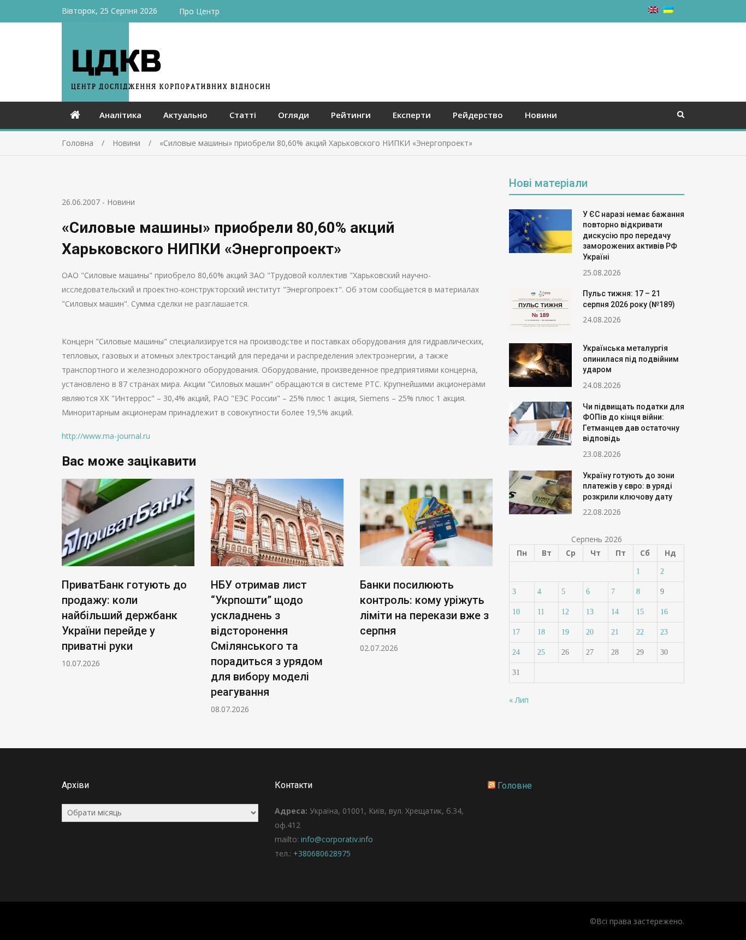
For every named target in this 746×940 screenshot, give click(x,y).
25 (541, 652)
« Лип (519, 700)
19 (565, 632)
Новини (541, 114)
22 (640, 632)
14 (615, 612)
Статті (242, 114)
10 (516, 612)
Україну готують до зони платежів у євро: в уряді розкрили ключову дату (628, 486)
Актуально (185, 114)
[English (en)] (653, 10)
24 (516, 652)
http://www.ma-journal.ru (106, 436)
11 (540, 612)
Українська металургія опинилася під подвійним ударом (631, 359)
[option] (128, 573)
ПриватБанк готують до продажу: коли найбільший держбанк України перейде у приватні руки (124, 615)
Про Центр (199, 11)
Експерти (412, 114)
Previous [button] (68, 602)
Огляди (293, 114)
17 (516, 632)
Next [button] (485, 602)
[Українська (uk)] (668, 10)
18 (541, 632)
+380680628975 (322, 853)
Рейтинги (351, 114)
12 (565, 612)
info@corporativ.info (337, 839)
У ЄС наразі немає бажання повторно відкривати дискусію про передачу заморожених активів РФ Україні (633, 235)
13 (590, 612)
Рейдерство (478, 114)
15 (640, 612)
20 (590, 632)
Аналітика (120, 114)
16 (664, 612)
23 (664, 632)
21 (615, 632)
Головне (515, 785)
